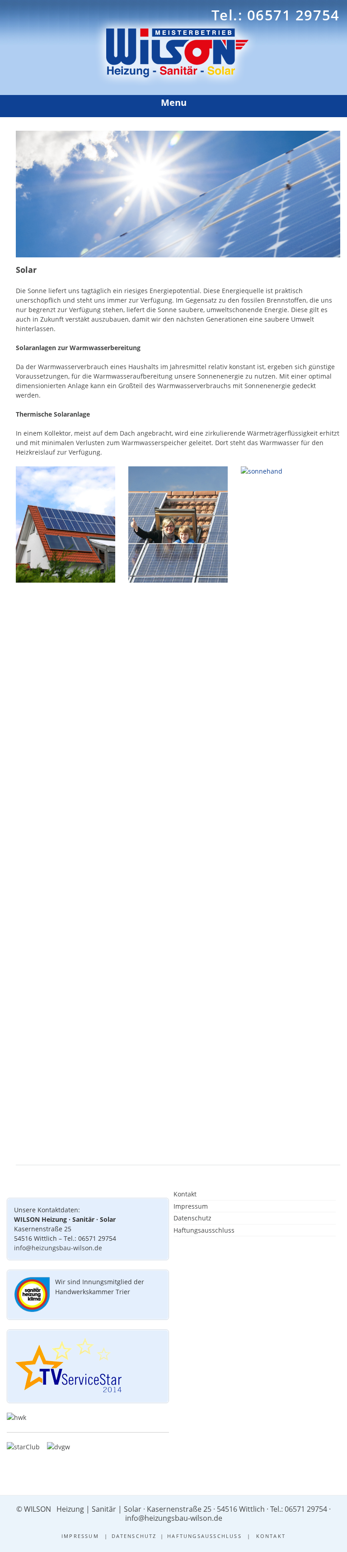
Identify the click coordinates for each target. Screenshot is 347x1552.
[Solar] (178, 255)
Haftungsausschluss (204, 1230)
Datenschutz (192, 1218)
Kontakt (185, 1194)
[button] (318, 1527)
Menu (174, 102)
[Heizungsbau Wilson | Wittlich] (174, 83)
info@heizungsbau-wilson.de (58, 1247)
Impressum (191, 1206)
